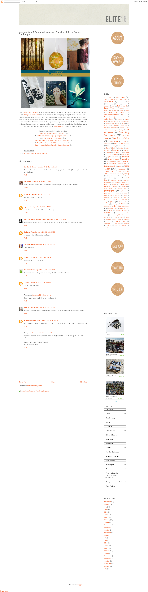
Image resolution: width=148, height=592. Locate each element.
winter (124, 225)
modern (118, 178)
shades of (116, 197)
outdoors (116, 186)
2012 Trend (108, 97)
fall (125, 141)
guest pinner (125, 161)
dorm (123, 123)
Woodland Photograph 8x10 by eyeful (52, 133)
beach (121, 108)
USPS (108, 221)
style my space (112, 208)
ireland (119, 173)
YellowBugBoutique (30, 320)
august (118, 104)
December (107, 525)
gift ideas (126, 152)
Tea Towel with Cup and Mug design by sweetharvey (52, 140)
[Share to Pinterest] (33, 151)
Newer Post (22, 382)
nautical (113, 180)
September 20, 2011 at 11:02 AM (47, 167)
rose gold (117, 195)
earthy (106, 127)
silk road (124, 199)
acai (126, 99)
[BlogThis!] (27, 151)
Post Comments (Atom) (34, 386)
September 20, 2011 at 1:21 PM (47, 194)
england (116, 130)
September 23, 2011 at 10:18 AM (47, 320)
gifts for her (112, 154)
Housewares (121, 169)
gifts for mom (113, 157)
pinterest (107, 193)
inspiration (113, 173)
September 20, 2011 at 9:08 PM (45, 232)
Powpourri (27, 181)
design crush (110, 123)
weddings (126, 223)
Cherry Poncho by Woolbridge (52, 138)
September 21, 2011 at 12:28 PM (41, 257)
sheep (125, 197)
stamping (107, 204)
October (106, 530)
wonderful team (59, 126)
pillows (123, 191)
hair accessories (111, 163)
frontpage (116, 150)
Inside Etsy (108, 171)
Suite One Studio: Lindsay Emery (35, 219)
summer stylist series (117, 215)
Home (53, 382)
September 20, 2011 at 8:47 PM (42, 207)
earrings (116, 125)
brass (121, 110)
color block (123, 117)
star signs (115, 204)
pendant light (122, 188)
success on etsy (121, 210)
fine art (127, 146)
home (120, 166)
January (106, 522)
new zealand (115, 182)
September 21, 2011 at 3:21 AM (45, 244)
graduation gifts (111, 161)
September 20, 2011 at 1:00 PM (41, 181)
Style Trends (124, 208)
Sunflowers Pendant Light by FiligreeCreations (52, 136)
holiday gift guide (109, 166)
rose (111, 195)
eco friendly (114, 127)
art (128, 102)
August (106, 504)
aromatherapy (121, 101)
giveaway (125, 157)
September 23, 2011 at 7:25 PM (42, 333)
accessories (108, 102)
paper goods (108, 188)
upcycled (126, 219)
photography (109, 191)
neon (119, 180)
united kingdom (117, 219)
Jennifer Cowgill (29, 307)
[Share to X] (29, 151)
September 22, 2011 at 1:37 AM (45, 270)
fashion (107, 144)
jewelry (126, 173)
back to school (122, 106)
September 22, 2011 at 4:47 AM (41, 282)
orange (114, 184)
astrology (111, 104)
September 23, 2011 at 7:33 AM (45, 307)
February (107, 520)
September (107, 502)
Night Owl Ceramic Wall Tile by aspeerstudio (52, 143)
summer (107, 213)
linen (112, 178)
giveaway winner (113, 159)
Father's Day (112, 146)
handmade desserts (122, 163)
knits (128, 176)
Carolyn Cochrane (30, 167)
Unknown (27, 257)
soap (105, 202)
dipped (117, 123)
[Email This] (25, 151)
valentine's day (120, 221)
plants (117, 193)
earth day (124, 125)
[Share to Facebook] (31, 151)
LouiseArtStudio (29, 244)
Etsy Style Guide (29, 153)
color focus (108, 119)
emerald (122, 127)
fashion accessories (121, 144)
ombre (123, 182)
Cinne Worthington (110, 117)
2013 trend (120, 97)
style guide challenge (41, 153)
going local (125, 159)
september (106, 197)
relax (105, 195)
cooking (120, 119)
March (106, 517)
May (105, 512)
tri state (127, 217)
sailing (125, 195)
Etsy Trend (113, 141)
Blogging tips (4, 591)
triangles (108, 219)
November (107, 527)
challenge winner (111, 115)
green (118, 161)
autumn (106, 106)
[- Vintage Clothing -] (116, 475)
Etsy (122, 130)
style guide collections (31, 115)
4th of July (113, 99)
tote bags (115, 217)
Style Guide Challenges (30, 112)
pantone (124, 186)
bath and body (109, 108)
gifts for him (125, 154)
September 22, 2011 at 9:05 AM (42, 295)
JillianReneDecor (29, 270)
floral (108, 148)
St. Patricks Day (123, 201)
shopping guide (110, 199)
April (106, 514)
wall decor (118, 223)
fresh (113, 148)
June (105, 509)
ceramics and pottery (116, 112)
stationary (124, 204)
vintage (107, 223)
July (105, 507)
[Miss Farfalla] (116, 478)
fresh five (121, 148)
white (116, 225)
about (121, 99)
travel (121, 217)
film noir (121, 146)
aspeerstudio (28, 207)
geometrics (117, 152)
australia (124, 104)
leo (107, 178)
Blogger (79, 585)
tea (109, 217)
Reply (26, 175)
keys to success (112, 176)
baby (113, 106)
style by (106, 206)
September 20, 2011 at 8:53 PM (56, 219)
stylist (110, 210)
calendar (127, 110)
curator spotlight (114, 121)
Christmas (124, 114)
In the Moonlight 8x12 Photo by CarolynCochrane (52, 145)
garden (109, 152)
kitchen (122, 176)
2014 (105, 99)
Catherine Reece (29, 232)
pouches (124, 193)
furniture (126, 150)
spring (112, 202)
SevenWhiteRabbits (30, 194)
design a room (125, 121)
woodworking (108, 228)
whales (109, 225)
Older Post (83, 382)
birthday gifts (114, 110)
